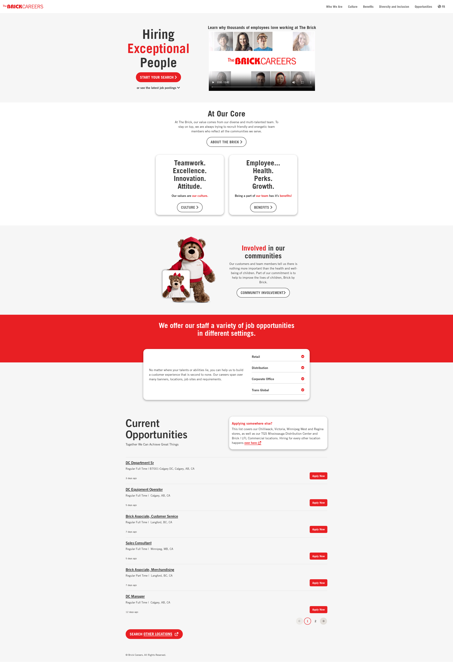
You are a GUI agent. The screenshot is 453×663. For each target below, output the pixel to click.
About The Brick (225, 142)
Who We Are (334, 6)
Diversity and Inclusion (394, 6)
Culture (352, 6)
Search (151, 634)
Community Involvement (262, 292)
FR (443, 6)
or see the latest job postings (157, 88)
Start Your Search (157, 77)
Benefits (368, 6)
